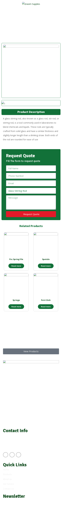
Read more (16, 266)
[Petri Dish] (46, 285)
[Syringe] (16, 285)
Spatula (46, 259)
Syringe (16, 300)
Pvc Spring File (16, 259)
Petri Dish (46, 300)
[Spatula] (46, 244)
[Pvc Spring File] (16, 244)
